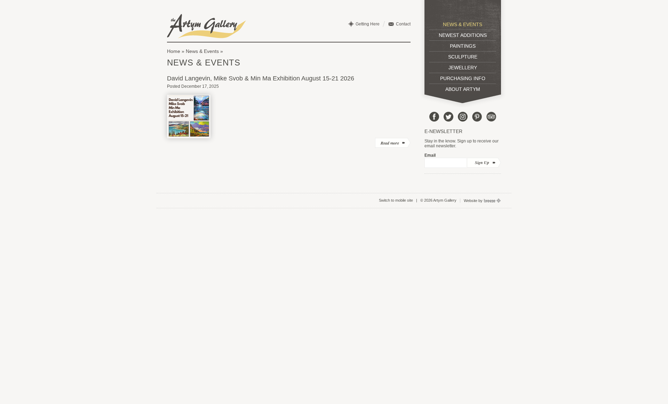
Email (430, 155)
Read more (390, 143)
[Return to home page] (206, 26)
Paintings (463, 46)
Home (173, 51)
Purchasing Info (462, 78)
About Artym (462, 89)
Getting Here (368, 24)
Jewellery (462, 67)
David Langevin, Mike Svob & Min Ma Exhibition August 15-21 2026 (260, 78)
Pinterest (477, 117)
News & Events (202, 51)
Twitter (448, 117)
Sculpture (462, 57)
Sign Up (482, 162)
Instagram (463, 117)
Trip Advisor (491, 117)
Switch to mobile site (396, 200)
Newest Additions (463, 35)
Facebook (434, 117)
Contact (403, 24)
